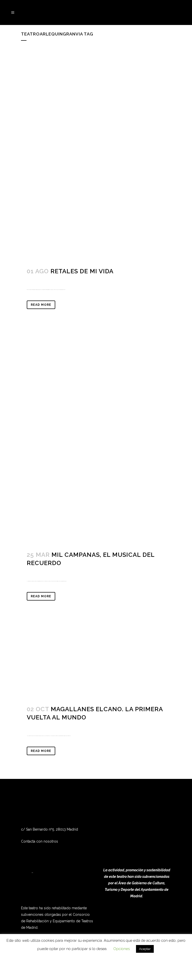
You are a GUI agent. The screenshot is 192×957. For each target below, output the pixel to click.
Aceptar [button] (145, 949)
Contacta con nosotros (39, 841)
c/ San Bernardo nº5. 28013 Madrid (49, 829)
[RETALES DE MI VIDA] (96, 155)
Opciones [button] (121, 949)
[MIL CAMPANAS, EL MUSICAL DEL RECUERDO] (96, 439)
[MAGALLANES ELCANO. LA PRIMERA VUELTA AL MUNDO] (96, 661)
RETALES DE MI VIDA (82, 271)
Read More (41, 305)
